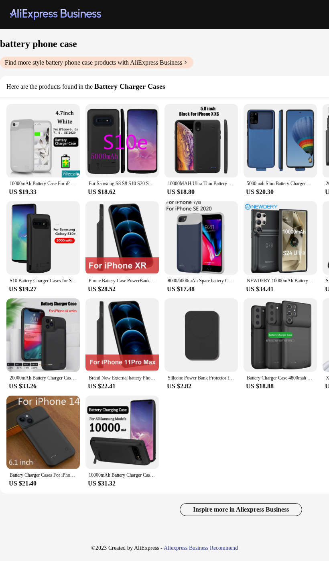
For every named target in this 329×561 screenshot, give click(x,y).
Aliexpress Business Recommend (201, 548)
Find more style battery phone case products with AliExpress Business (93, 62)
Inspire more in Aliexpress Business (241, 509)
